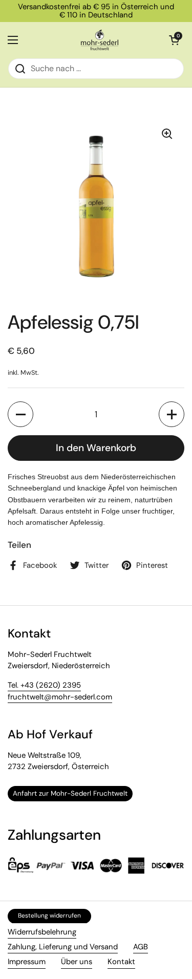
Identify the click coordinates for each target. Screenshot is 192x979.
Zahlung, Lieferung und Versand (63, 947)
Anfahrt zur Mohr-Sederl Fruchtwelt (70, 793)
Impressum (27, 961)
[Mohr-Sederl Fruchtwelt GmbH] (99, 40)
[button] (20, 414)
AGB (140, 947)
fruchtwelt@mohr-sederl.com (60, 697)
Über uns (76, 961)
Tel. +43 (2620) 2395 (44, 685)
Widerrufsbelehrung (42, 932)
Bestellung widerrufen (49, 915)
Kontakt (121, 961)
